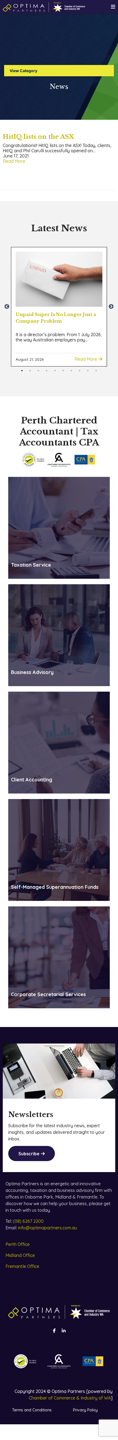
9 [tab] (88, 370)
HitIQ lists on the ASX (38, 136)
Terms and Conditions (32, 1410)
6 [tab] (63, 370)
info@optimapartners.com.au (47, 1227)
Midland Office (20, 1255)
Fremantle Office (22, 1266)
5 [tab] (55, 370)
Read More (14, 161)
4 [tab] (46, 370)
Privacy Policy (85, 1410)
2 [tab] (30, 370)
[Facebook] (54, 1330)
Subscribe (29, 1153)
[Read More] (59, 279)
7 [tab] (71, 370)
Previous (7, 306)
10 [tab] (96, 370)
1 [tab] (22, 370)
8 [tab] (79, 370)
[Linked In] (64, 1330)
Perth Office (17, 1244)
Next (111, 306)
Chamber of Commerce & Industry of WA (70, 1398)
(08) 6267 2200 (28, 1221)
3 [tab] (38, 370)
